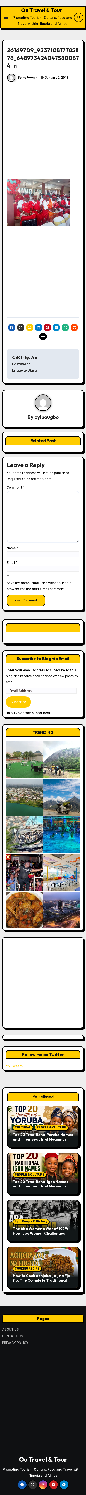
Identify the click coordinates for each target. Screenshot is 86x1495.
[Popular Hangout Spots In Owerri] (24, 872)
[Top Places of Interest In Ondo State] (61, 759)
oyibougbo (30, 77)
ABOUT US (10, 1329)
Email (12, 563)
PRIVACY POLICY (15, 1343)
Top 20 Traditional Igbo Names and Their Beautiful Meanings (40, 1184)
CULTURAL (23, 1127)
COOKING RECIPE (27, 1268)
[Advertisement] (43, 135)
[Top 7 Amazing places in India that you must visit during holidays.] (61, 797)
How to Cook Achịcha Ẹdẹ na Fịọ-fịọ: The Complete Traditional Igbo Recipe (42, 1280)
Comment (15, 487)
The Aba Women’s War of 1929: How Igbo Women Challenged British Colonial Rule (40, 1233)
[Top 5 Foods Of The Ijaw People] (24, 910)
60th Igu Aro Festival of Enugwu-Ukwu (24, 364)
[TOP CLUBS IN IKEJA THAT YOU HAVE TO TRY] (24, 834)
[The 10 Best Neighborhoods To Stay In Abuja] (61, 910)
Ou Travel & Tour (41, 10)
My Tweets (14, 1066)
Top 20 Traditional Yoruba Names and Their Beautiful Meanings (43, 1137)
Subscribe (18, 702)
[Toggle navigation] (6, 17)
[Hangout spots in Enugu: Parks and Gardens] (24, 759)
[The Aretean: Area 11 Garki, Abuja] (61, 872)
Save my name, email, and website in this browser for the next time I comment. (39, 586)
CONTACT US (12, 1336)
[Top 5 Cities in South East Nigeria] (24, 797)
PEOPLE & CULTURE (51, 1127)
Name (12, 548)
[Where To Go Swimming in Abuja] (61, 834)
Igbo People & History (31, 1221)
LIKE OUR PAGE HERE (43, 627)
